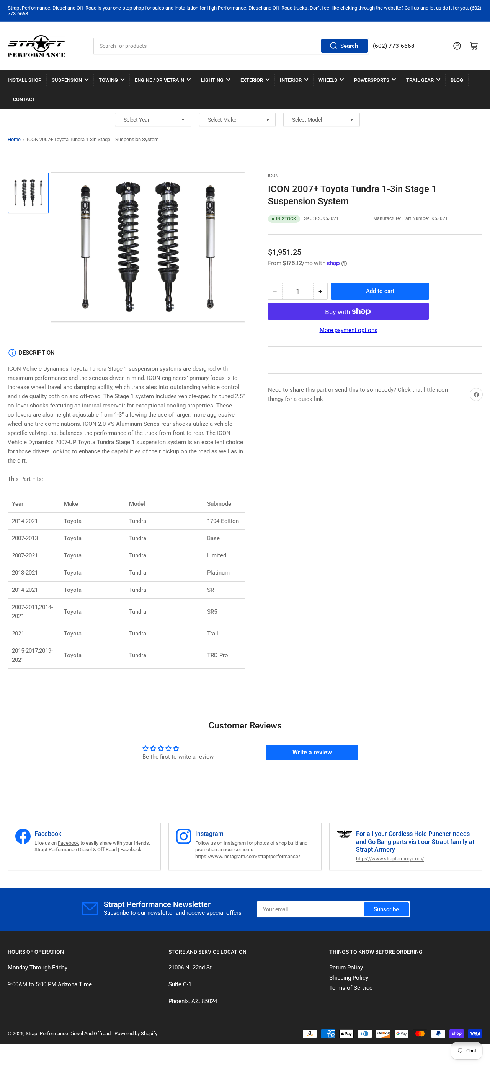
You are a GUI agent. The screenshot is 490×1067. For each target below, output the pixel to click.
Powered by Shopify (135, 1033)
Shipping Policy (348, 977)
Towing (108, 80)
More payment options (348, 330)
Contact (24, 99)
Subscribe (386, 909)
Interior (291, 80)
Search (349, 45)
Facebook (68, 843)
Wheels (327, 80)
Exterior (251, 80)
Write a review (312, 752)
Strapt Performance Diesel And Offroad (68, 1033)
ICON (273, 175)
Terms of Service (350, 987)
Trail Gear (420, 80)
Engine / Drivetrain (159, 80)
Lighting (212, 80)
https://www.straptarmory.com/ (390, 859)
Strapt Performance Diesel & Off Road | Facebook (88, 849)
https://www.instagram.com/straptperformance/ (247, 856)
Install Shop (24, 80)
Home (14, 139)
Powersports (371, 80)
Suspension (67, 80)
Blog (457, 80)
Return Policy (346, 967)
